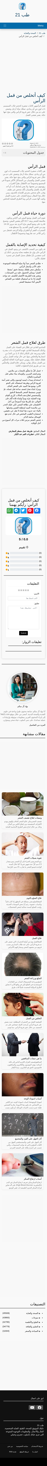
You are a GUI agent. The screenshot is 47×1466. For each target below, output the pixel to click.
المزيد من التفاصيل (37, 725)
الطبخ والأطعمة (31, 1322)
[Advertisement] (23, 65)
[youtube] (32, 1407)
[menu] (5, 25)
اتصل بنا (35, 1452)
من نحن (10, 1446)
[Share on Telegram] (17, 510)
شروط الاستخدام (37, 1446)
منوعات (35, 1318)
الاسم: (36, 594)
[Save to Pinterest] (30, 510)
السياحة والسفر (31, 1331)
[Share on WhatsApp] (10, 510)
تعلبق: (36, 603)
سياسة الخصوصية (22, 1446)
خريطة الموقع (24, 1452)
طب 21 (42, 33)
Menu (40, 25)
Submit (23, 633)
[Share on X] (23, 510)
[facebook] (39, 1407)
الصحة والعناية (32, 1313)
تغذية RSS (12, 1452)
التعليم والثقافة (32, 1326)
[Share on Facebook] (37, 510)
